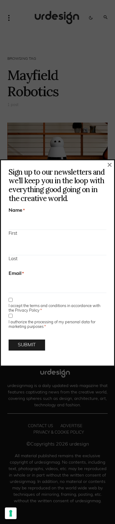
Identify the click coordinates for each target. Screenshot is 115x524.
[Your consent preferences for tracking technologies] (11, 513)
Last (13, 259)
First (13, 233)
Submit (27, 345)
